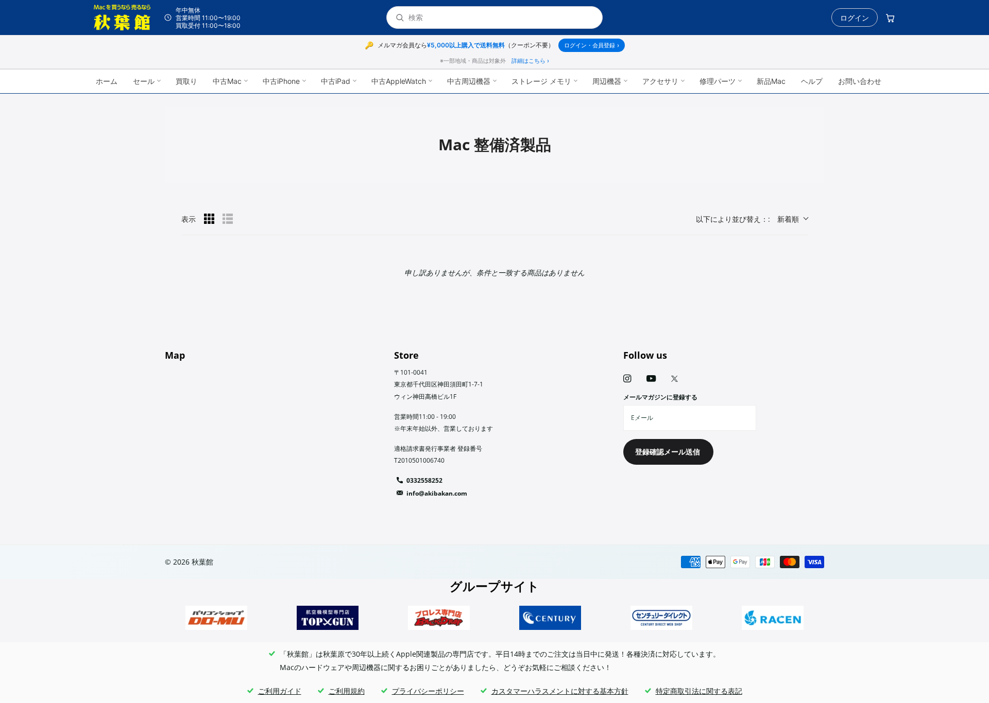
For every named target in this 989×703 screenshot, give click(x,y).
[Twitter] (674, 379)
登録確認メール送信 (668, 451)
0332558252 (424, 480)
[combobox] (501, 17)
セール (144, 81)
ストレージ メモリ (541, 81)
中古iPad (335, 81)
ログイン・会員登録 (591, 45)
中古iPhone (281, 81)
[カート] (890, 17)
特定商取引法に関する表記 (699, 691)
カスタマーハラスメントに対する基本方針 (559, 691)
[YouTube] (651, 379)
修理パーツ (718, 81)
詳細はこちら (530, 60)
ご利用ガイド (279, 691)
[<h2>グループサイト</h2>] (216, 618)
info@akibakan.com (436, 493)
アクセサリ (660, 81)
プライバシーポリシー (428, 691)
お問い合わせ (859, 81)
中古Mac (227, 81)
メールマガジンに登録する (660, 397)
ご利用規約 (347, 691)
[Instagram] (627, 378)
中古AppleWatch (398, 81)
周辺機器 (606, 81)
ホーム (106, 81)
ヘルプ (812, 81)
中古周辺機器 (468, 81)
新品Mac (771, 81)
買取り (186, 81)
